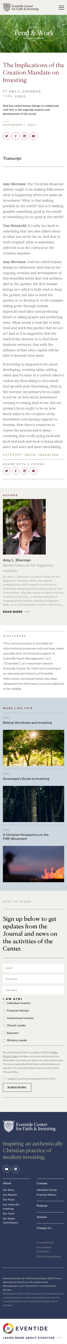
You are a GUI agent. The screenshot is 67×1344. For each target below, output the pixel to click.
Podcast (42, 1205)
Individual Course (47, 1189)
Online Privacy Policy (49, 1256)
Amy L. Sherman (25, 91)
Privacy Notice (45, 1242)
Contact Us (44, 1228)
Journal (41, 1217)
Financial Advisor (47, 1194)
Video (20, 96)
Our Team (8, 1213)
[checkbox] (33, 1022)
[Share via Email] (33, 136)
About (7, 1183)
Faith (30, 454)
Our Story (8, 1189)
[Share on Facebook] (15, 136)
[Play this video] (34, 34)
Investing (48, 454)
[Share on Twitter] (6, 136)
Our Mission (10, 1194)
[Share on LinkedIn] (24, 136)
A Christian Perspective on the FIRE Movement (26, 836)
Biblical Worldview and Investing (27, 722)
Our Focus (8, 1199)
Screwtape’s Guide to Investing (26, 779)
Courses (42, 1183)
